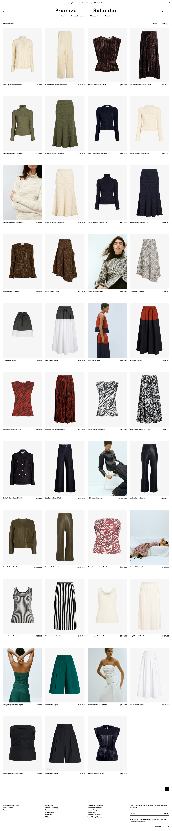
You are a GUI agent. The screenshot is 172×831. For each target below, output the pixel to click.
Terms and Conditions (95, 807)
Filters (155, 24)
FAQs (47, 817)
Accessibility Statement (96, 805)
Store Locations (8, 807)
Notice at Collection (94, 814)
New (63, 17)
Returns (47, 810)
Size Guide (48, 814)
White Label (94, 17)
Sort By (164, 24)
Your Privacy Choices (95, 817)
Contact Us (49, 805)
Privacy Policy (92, 810)
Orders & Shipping (51, 807)
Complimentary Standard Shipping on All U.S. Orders (86, 3)
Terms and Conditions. (137, 821)
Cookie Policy (92, 812)
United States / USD (12, 805)
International (49, 812)
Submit (165, 813)
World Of (108, 17)
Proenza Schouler (77, 17)
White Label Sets (8, 23)
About (5, 810)
